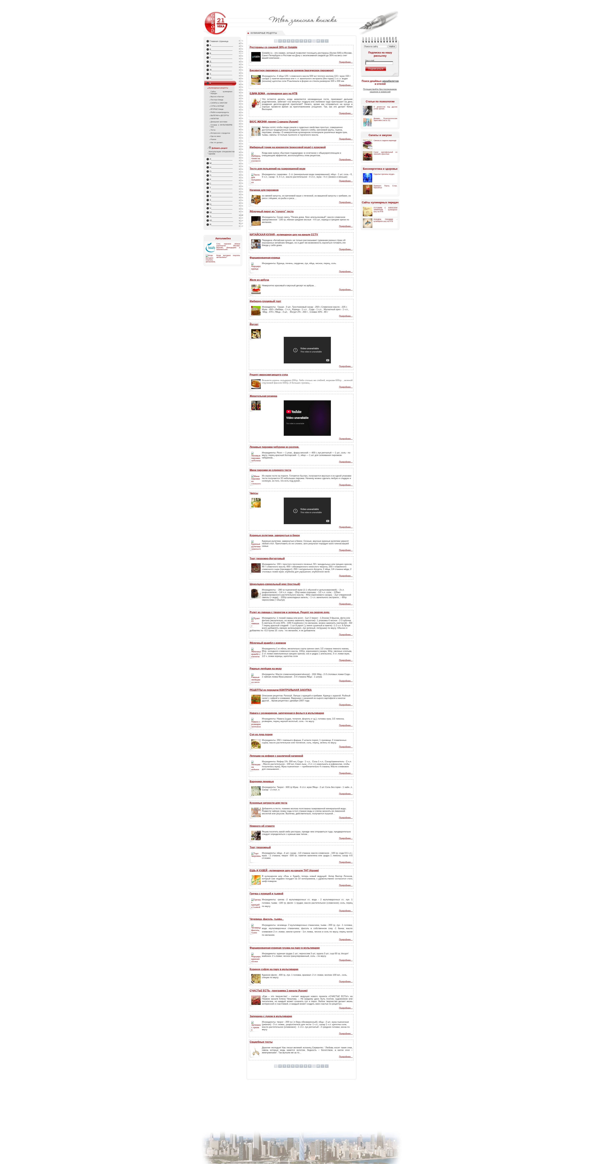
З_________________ (219, 74)
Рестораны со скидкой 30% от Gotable (273, 47)
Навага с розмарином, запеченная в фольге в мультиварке (287, 713)
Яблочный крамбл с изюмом (268, 643)
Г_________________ (219, 57)
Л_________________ (219, 159)
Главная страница (217, 41)
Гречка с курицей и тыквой (266, 893)
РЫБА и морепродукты (220, 112)
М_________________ (219, 163)
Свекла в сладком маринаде (385, 140)
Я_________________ (219, 224)
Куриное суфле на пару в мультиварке (274, 969)
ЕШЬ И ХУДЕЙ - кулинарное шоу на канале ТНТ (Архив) (284, 870)
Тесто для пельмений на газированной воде (277, 168)
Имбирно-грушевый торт (265, 301)
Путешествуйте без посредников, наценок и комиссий (380, 90)
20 (318, 41)
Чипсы (254, 493)
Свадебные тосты (261, 1042)
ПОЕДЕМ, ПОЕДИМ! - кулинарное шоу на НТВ (385, 220)
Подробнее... (346, 62)
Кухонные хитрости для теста (268, 803)
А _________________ (219, 45)
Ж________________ (219, 70)
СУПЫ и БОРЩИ (217, 106)
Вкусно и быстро (217, 96)
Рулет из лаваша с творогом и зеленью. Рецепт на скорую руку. (290, 612)
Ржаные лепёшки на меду (266, 668)
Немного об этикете (262, 826)
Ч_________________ (219, 208)
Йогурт (254, 324)
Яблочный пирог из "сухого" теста (271, 211)
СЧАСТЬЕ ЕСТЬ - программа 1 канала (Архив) (278, 990)
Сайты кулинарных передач (221, 92)
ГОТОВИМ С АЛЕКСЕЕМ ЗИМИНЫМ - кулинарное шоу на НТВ (385, 209)
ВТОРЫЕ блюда (217, 109)
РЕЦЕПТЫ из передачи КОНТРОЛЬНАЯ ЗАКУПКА (281, 690)
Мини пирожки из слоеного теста (270, 470)
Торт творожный (260, 847)
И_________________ (219, 78)
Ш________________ (219, 212)
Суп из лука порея (261, 734)
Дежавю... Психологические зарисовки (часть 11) (385, 119)
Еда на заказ (216, 136)
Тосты (213, 130)
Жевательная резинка (263, 396)
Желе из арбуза (259, 279)
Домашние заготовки (219, 122)
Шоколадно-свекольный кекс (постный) (275, 584)
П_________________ (219, 175)
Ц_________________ (219, 204)
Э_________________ (219, 216)
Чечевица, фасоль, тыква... (267, 919)
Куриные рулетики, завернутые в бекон (275, 535)
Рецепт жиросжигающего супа (269, 374)
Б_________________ (219, 49)
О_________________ (219, 171)
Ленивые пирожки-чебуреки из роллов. (274, 447)
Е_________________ (219, 65)
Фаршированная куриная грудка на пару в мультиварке (285, 948)
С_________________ (219, 183)
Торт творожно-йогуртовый (267, 558)
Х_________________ (219, 200)
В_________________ (219, 53)
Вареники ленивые (262, 781)
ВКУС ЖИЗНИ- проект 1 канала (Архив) (274, 121)
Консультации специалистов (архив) (221, 152)
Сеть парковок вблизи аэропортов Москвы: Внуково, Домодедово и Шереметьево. (228, 246)
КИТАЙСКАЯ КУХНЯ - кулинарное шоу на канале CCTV (284, 234)
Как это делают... (217, 142)
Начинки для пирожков (264, 190)
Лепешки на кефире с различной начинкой (276, 756)
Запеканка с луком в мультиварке (271, 1016)
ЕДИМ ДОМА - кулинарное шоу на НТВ (273, 93)
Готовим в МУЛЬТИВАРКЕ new (221, 126)
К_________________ (219, 83)
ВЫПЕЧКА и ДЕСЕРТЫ (220, 115)
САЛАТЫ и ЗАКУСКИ (219, 103)
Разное (213, 139)
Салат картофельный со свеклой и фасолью (385, 153)
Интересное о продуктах (220, 133)
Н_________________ (219, 167)
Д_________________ (219, 61)
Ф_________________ (219, 196)
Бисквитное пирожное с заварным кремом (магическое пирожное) (292, 70)
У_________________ (219, 192)
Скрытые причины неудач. (384, 174)
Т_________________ (219, 188)
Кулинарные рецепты (218, 88)
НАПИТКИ (215, 119)
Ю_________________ (219, 220)
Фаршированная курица (265, 257)
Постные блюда (217, 100)
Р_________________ (219, 179)
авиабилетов (390, 81)
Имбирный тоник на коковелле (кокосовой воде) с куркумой (288, 147)
